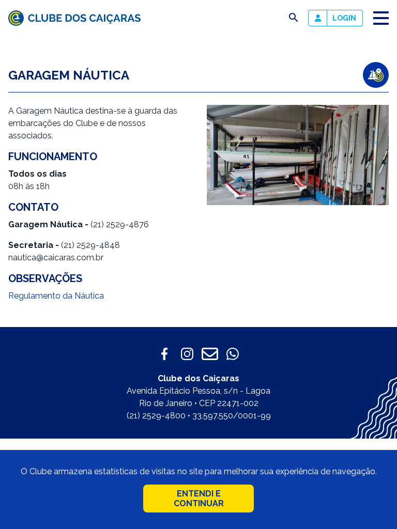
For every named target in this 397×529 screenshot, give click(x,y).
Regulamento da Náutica (56, 296)
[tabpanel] (298, 155)
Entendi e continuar (199, 498)
